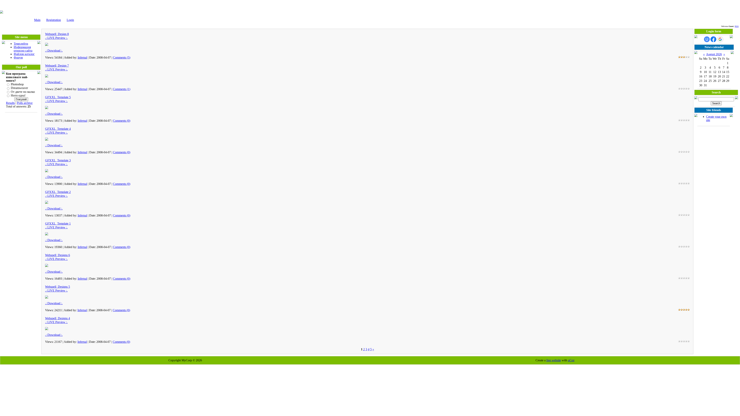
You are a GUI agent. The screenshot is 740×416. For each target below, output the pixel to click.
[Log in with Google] (720, 39)
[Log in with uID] (707, 39)
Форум (18, 57)
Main (37, 20)
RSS (737, 26)
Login (70, 20)
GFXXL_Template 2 (58, 192)
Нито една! (18, 95)
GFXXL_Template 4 (58, 128)
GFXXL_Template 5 (58, 97)
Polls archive (25, 103)
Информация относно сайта (23, 48)
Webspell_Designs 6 (57, 255)
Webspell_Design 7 (57, 65)
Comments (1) (121, 89)
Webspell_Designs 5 (57, 286)
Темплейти (21, 43)
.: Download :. (54, 50)
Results (10, 103)
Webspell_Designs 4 (57, 318)
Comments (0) (121, 120)
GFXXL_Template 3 (58, 160)
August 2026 (714, 54)
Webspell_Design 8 (57, 34)
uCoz (571, 360)
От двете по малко (23, 91)
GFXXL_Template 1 (58, 223)
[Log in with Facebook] (713, 39)
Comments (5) (121, 57)
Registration (53, 20)
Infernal (82, 57)
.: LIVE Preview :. (56, 37)
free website (553, 360)
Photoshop (17, 84)
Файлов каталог (24, 54)
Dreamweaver (19, 88)
